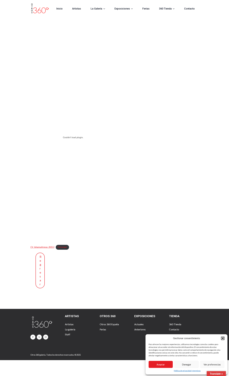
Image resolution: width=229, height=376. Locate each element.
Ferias (146, 8)
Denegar (186, 364)
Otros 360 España (109, 324)
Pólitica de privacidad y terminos (187, 370)
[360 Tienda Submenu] (175, 9)
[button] (222, 338)
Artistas (76, 8)
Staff (67, 334)
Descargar (62, 247)
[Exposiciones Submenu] (133, 9)
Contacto (189, 8)
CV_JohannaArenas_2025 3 (42, 247)
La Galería (96, 8)
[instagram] (45, 337)
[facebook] (32, 337)
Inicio (59, 8)
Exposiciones (122, 8)
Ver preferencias (212, 364)
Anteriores (140, 329)
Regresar (40, 270)
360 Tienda (165, 8)
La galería (70, 329)
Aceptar (161, 364)
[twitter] (39, 337)
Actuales (139, 324)
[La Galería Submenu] (105, 9)
